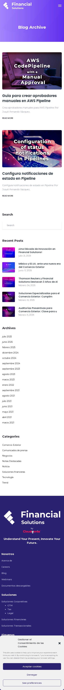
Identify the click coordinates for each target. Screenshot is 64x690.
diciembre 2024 (10, 352)
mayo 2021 (8, 412)
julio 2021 (7, 401)
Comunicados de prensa (14, 450)
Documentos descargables (15, 585)
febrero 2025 (8, 347)
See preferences (32, 682)
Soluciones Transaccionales (16, 625)
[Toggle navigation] (60, 5)
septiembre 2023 (11, 368)
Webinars (6, 579)
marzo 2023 (8, 379)
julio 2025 (7, 336)
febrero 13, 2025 (27, 300)
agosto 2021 (8, 395)
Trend (5, 482)
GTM (10, 605)
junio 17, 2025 (25, 270)
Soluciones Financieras (13, 619)
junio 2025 (7, 342)
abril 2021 (7, 417)
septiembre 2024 (11, 363)
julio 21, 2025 (25, 255)
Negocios (7, 455)
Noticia (6, 466)
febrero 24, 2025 (27, 285)
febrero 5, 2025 (26, 314)
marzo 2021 (8, 422)
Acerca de (6, 560)
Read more (8, 118)
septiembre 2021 (11, 390)
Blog (3, 573)
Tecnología (7, 477)
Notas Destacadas (11, 461)
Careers (5, 567)
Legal (10, 613)
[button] (59, 643)
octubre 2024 (9, 358)
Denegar (32, 674)
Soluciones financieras (13, 472)
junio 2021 (7, 406)
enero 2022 (8, 385)
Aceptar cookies (32, 666)
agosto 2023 (8, 374)
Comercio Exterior (11, 445)
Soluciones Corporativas (14, 601)
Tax (9, 609)
